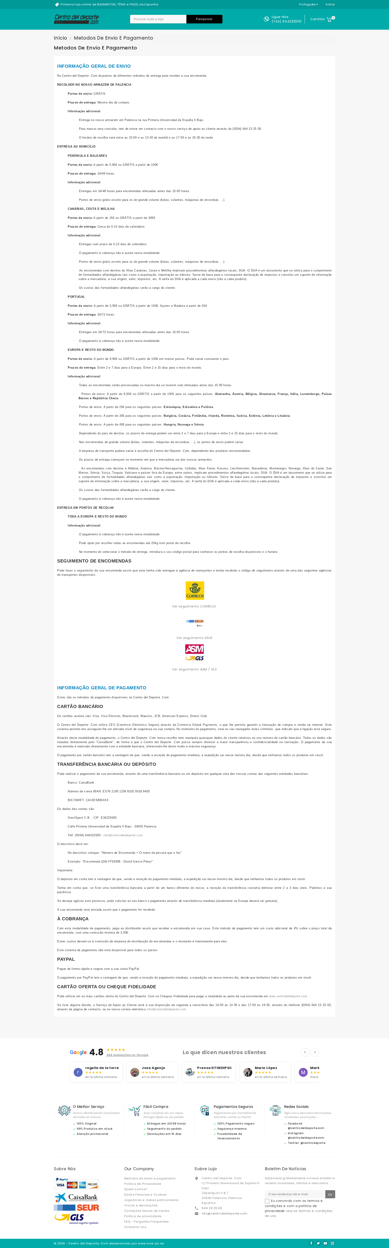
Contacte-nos (135, 1227)
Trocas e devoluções (141, 1205)
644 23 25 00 (212, 1208)
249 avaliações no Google (127, 1055)
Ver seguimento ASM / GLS (194, 669)
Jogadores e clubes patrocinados (151, 1200)
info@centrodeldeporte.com (224, 1213)
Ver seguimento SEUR (194, 638)
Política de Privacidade (142, 1184)
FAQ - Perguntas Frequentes (146, 1221)
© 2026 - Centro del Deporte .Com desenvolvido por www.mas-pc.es (109, 1243)
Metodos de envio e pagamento (150, 1178)
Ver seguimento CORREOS (194, 606)
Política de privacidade (143, 1216)
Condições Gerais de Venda (147, 1211)
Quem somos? (136, 1189)
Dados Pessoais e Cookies (145, 1194)
